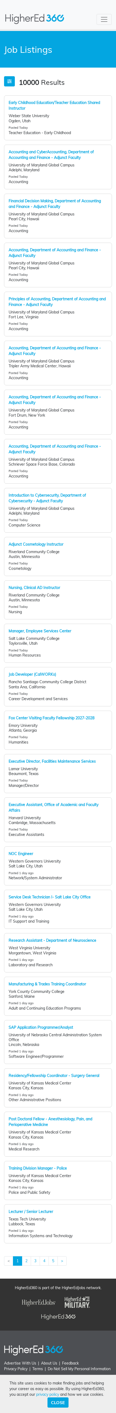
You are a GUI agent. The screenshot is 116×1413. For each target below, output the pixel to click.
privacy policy (47, 1394)
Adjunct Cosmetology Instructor (36, 544)
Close (58, 1402)
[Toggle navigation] (104, 19)
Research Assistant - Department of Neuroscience (52, 940)
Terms (37, 1368)
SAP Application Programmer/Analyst (41, 1027)
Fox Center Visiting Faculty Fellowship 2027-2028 (51, 718)
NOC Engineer (21, 853)
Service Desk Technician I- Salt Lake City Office (50, 897)
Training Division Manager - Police (38, 1168)
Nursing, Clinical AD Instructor (34, 587)
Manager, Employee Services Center (40, 631)
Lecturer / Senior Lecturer (31, 1211)
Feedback (70, 1363)
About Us (49, 1363)
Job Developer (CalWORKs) (32, 674)
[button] (9, 81)
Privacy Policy (16, 1368)
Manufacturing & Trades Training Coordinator (47, 984)
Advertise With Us (20, 1363)
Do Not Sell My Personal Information (79, 1368)
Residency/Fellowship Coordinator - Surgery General (54, 1075)
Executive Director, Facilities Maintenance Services (52, 761)
